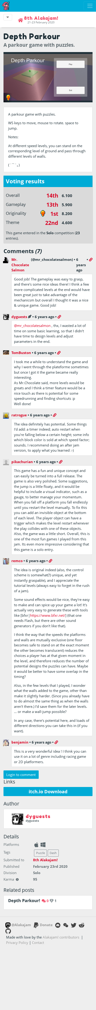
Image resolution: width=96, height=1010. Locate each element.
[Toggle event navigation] (7, 17)
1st (54, 213)
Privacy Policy (17, 942)
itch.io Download (48, 791)
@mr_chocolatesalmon (32, 325)
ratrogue (19, 415)
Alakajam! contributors (61, 937)
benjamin (19, 742)
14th (52, 195)
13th (52, 204)
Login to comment (21, 774)
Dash (53, 853)
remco (17, 560)
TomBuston (21, 352)
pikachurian (22, 461)
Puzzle (40, 853)
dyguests (19, 316)
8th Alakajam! (45, 860)
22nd (51, 223)
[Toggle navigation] (90, 5)
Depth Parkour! (24, 900)
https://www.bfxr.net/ (47, 615)
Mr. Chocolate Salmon (20, 264)
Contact (38, 942)
